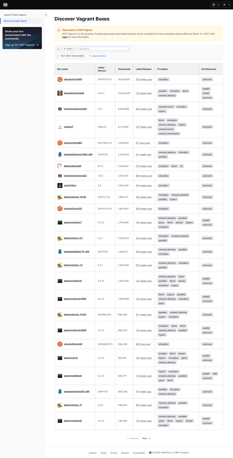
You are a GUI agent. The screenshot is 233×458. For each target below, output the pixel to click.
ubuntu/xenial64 (73, 142)
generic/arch (71, 357)
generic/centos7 (73, 222)
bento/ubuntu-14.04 (75, 314)
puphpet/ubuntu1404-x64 (78, 154)
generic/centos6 (73, 280)
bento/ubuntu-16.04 (75, 196)
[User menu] (226, 5)
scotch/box (70, 185)
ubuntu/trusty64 (73, 79)
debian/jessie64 (72, 166)
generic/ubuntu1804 (75, 298)
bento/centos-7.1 (73, 405)
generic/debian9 (73, 375)
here (64, 37)
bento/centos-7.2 (73, 265)
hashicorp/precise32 (75, 175)
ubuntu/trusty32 (73, 208)
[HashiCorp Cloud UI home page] (5, 5)
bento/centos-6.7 (73, 238)
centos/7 (68, 126)
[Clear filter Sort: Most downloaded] (58, 56)
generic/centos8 (73, 420)
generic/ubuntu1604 (75, 330)
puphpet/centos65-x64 (76, 391)
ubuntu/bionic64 (73, 344)
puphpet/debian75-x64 (76, 251)
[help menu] (215, 5)
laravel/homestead (74, 93)
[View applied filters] (58, 49)
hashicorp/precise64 (75, 108)
